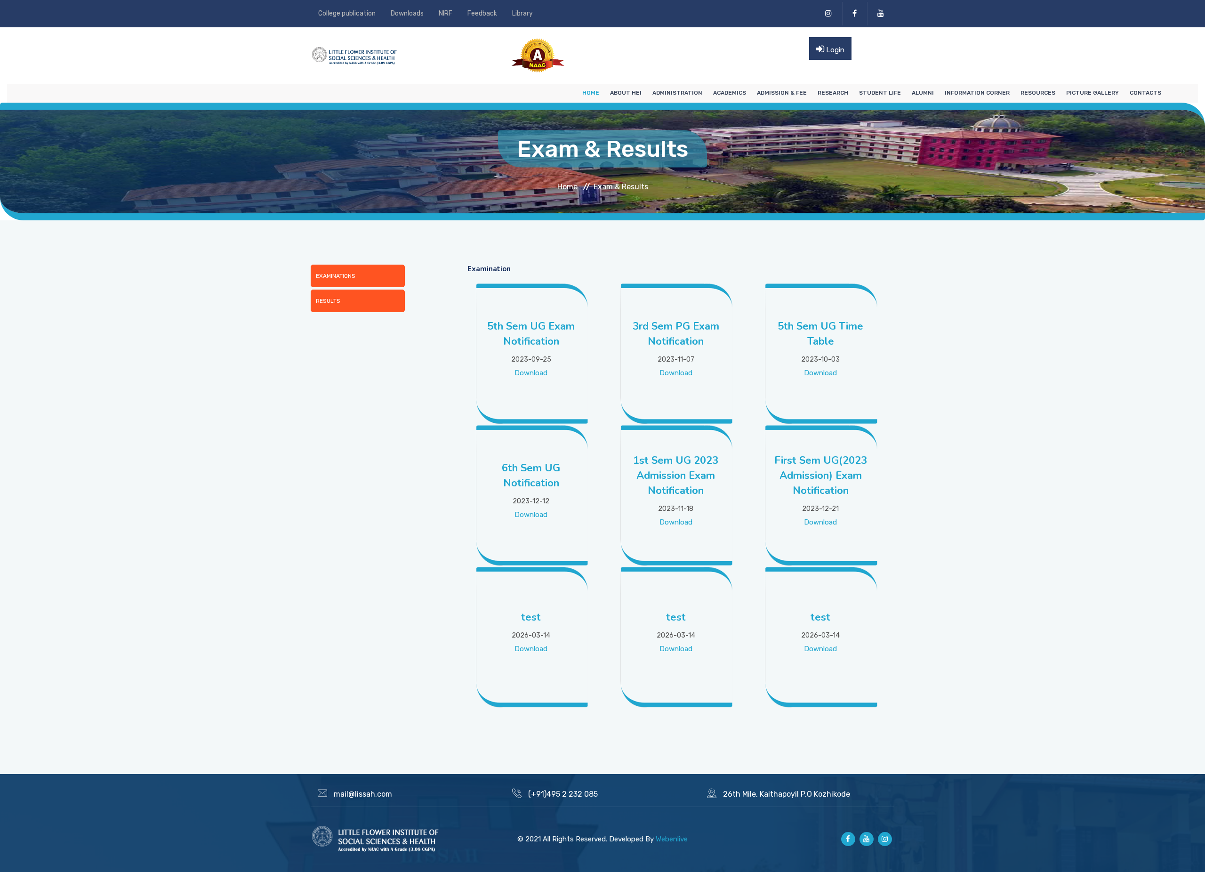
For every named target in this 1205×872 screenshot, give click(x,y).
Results (328, 301)
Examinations (335, 276)
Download (530, 373)
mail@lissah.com (363, 794)
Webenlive (672, 839)
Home (590, 92)
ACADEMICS (729, 92)
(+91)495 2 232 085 (563, 794)
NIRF (445, 13)
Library (522, 13)
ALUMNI (923, 92)
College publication (347, 13)
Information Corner (977, 92)
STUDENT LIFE (880, 92)
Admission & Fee (782, 92)
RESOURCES (1037, 92)
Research (833, 92)
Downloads (407, 13)
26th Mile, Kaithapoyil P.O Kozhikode (786, 794)
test (531, 617)
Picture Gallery (1092, 92)
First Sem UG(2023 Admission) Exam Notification (820, 475)
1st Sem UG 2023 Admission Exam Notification (675, 475)
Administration (677, 92)
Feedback (482, 13)
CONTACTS (1145, 92)
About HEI (626, 92)
